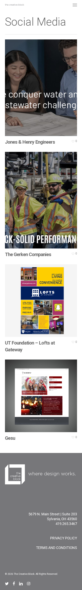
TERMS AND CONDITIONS (56, 548)
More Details (42, 84)
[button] (75, 5)
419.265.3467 (66, 524)
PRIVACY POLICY (63, 538)
